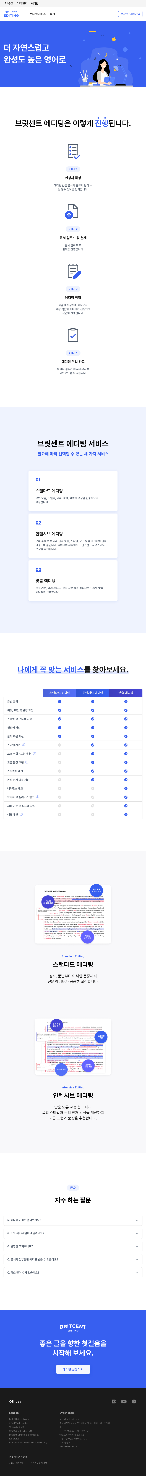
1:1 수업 (9, 3)
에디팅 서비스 (38, 14)
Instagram (134, 1401)
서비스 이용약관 (16, 1463)
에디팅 (34, 3)
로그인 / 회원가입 (130, 14)
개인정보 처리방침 (39, 1463)
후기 (52, 14)
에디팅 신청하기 (73, 1369)
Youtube (124, 1401)
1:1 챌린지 (22, 3)
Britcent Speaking (114, 1401)
